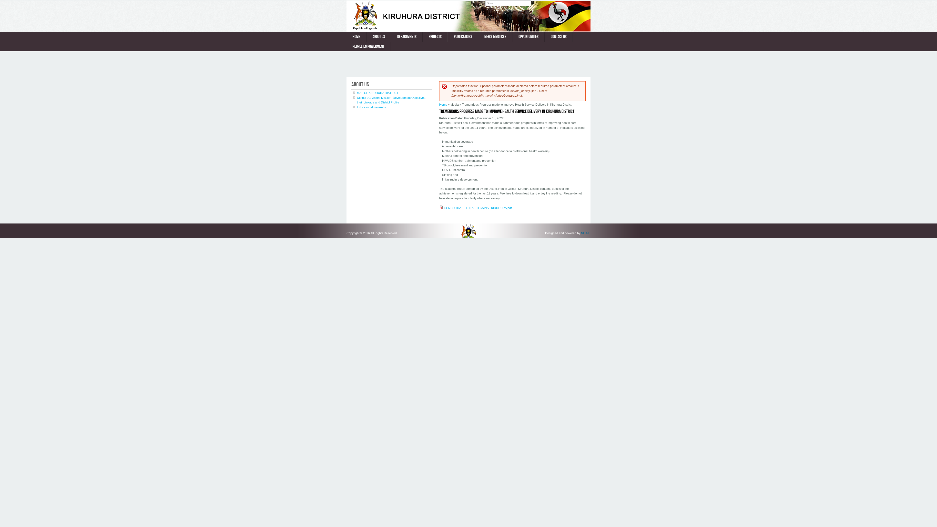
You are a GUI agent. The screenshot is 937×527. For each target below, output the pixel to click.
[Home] (416, 29)
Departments (407, 36)
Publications (463, 36)
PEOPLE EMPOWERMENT (368, 46)
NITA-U (586, 233)
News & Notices (495, 36)
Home (356, 36)
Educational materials (371, 107)
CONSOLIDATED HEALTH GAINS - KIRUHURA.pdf (478, 208)
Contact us (559, 36)
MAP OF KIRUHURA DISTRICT (377, 93)
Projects (435, 36)
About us (379, 36)
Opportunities (529, 36)
